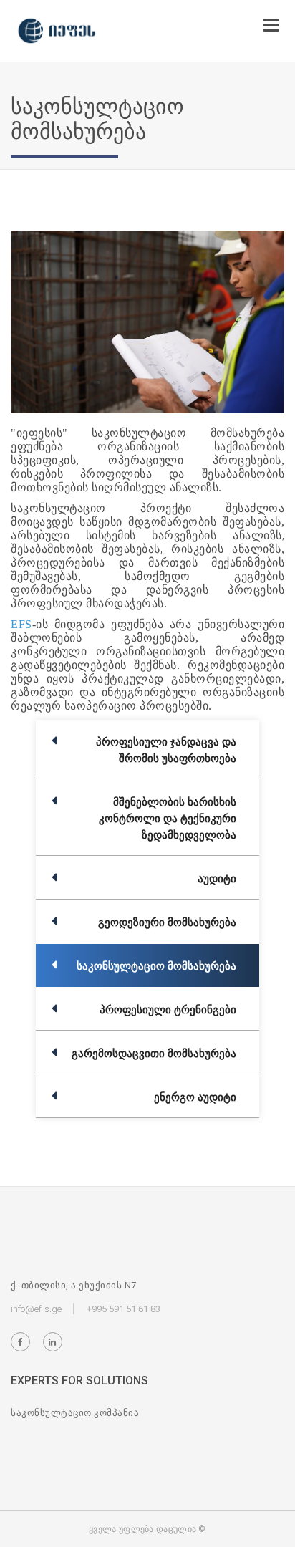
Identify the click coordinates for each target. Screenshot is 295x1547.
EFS (21, 624)
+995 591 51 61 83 (123, 1308)
